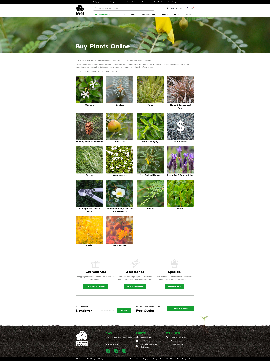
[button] (103, 14)
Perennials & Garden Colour (180, 175)
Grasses (89, 175)
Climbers (89, 105)
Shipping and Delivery (149, 359)
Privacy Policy (181, 359)
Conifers (120, 105)
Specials (90, 245)
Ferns (150, 105)
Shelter (150, 208)
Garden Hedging (150, 141)
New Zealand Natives (150, 175)
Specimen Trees (120, 245)
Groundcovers (120, 175)
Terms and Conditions (167, 359)
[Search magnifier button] (95, 8)
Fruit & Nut (120, 141)
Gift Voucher (180, 141)
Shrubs (180, 208)
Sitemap (191, 359)
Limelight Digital (99, 359)
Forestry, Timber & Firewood (89, 141)
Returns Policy (135, 359)
